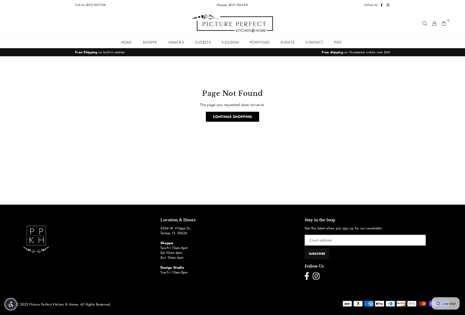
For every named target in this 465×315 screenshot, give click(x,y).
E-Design (230, 42)
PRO (337, 42)
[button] (10, 304)
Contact (314, 42)
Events (288, 42)
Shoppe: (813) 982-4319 (232, 5)
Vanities (176, 42)
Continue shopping (232, 116)
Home (126, 42)
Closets (203, 42)
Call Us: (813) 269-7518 (90, 5)
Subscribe (317, 253)
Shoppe (150, 42)
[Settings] (434, 23)
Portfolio (260, 42)
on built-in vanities (100, 52)
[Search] (424, 23)
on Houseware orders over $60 (356, 52)
